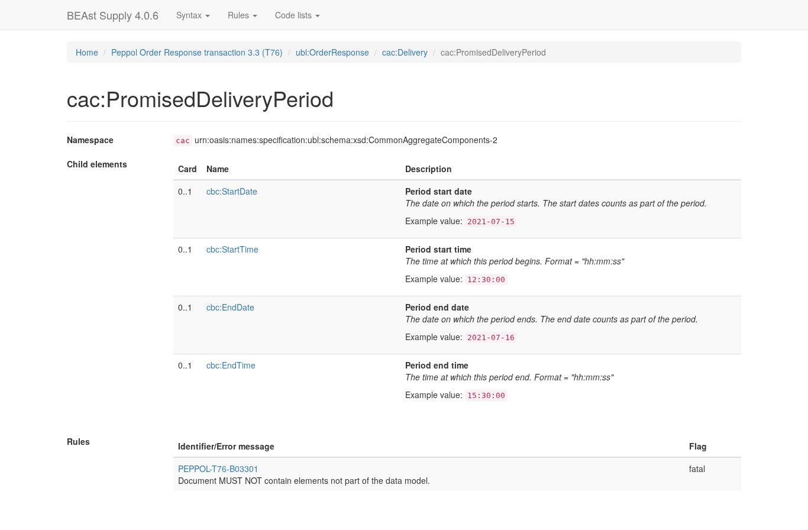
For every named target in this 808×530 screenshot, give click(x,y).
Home (87, 52)
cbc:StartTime (232, 249)
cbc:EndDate (230, 307)
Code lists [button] (294, 15)
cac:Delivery (405, 52)
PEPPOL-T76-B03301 (218, 468)
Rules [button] (239, 15)
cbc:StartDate (231, 191)
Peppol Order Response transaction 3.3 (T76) (197, 52)
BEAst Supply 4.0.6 (113, 14)
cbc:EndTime (231, 365)
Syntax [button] (190, 15)
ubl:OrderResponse (332, 52)
